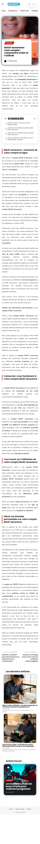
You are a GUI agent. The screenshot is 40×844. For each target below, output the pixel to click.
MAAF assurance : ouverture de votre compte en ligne (18, 123)
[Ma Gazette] (14, 4)
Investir (9, 43)
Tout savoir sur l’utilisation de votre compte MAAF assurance (20, 133)
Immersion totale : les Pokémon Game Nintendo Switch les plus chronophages (18, 745)
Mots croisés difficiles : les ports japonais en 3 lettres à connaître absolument (20, 706)
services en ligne (20, 73)
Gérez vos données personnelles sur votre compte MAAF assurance (20, 139)
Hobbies (9, 780)
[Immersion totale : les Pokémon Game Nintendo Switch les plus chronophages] (20, 728)
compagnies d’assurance (26, 79)
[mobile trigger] (3, 4)
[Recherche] (29, 4)
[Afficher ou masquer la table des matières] (29, 118)
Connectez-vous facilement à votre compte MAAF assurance (20, 128)
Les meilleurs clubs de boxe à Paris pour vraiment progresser (19, 786)
